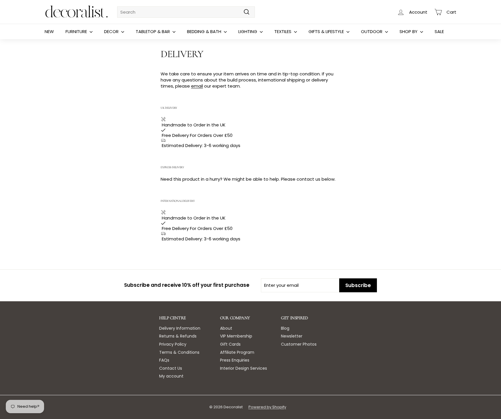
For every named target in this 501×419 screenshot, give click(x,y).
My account (171, 376)
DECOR (112, 31)
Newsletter (291, 336)
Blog (285, 328)
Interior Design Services (243, 368)
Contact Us (170, 368)
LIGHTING (248, 31)
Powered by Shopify (267, 407)
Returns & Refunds (178, 336)
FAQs (164, 360)
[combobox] (186, 12)
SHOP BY (409, 31)
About (226, 328)
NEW (49, 31)
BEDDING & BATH (204, 31)
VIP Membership (236, 336)
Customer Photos (299, 344)
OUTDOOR (372, 31)
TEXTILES (283, 31)
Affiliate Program (237, 352)
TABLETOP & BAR (153, 31)
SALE (439, 31)
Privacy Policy (172, 344)
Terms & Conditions (179, 352)
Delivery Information (179, 328)
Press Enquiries (234, 360)
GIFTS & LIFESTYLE (326, 31)
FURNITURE (77, 31)
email (197, 86)
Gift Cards (230, 344)
